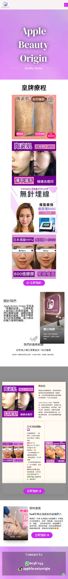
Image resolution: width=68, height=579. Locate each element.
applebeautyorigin (36, 568)
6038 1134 (36, 563)
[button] (34, 283)
